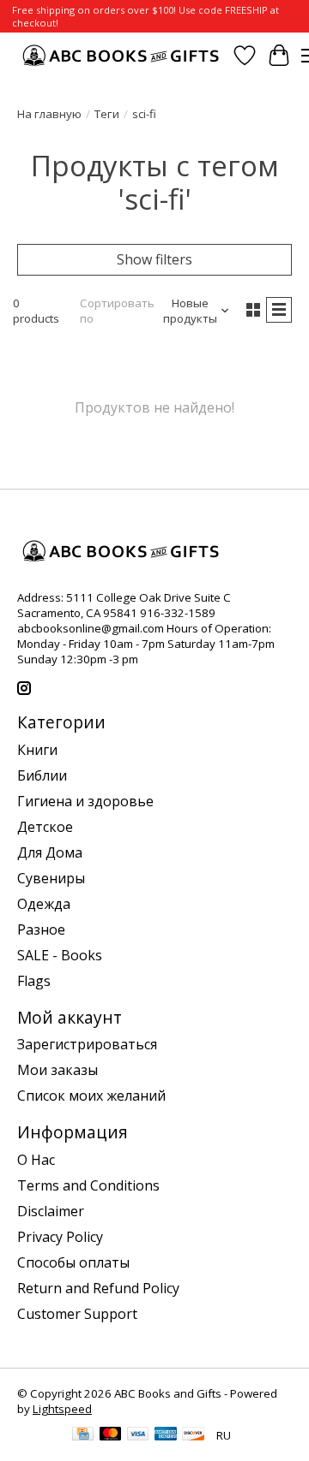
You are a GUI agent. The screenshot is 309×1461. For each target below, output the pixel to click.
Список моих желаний (91, 1095)
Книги (37, 749)
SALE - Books (59, 955)
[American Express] (165, 1435)
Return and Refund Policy (98, 1288)
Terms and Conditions (88, 1185)
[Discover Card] (193, 1435)
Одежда (43, 903)
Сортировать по (117, 310)
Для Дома (49, 852)
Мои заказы (57, 1069)
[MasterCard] (111, 1435)
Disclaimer (50, 1211)
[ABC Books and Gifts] (122, 55)
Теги (106, 114)
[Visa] (138, 1435)
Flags (34, 980)
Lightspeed (62, 1408)
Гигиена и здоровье (85, 801)
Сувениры (51, 878)
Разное (41, 929)
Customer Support (77, 1313)
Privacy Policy (60, 1236)
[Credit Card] (83, 1435)
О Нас (36, 1159)
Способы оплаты (73, 1262)
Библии (42, 775)
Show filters (154, 259)
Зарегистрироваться (87, 1044)
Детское (45, 826)
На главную (49, 114)
